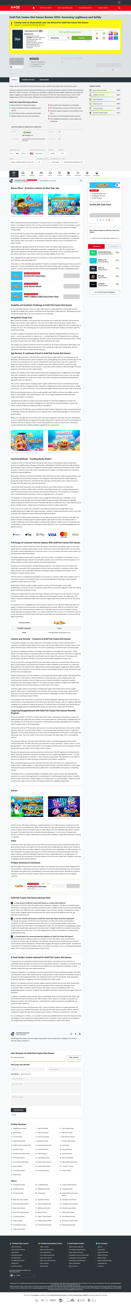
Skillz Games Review (68, 1212)
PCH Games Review (19, 1158)
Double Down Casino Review (21, 1153)
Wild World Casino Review (69, 1162)
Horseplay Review (67, 1189)
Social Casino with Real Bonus (77, 1260)
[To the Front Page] (33, 8)
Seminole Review (67, 1153)
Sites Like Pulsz (73, 1266)
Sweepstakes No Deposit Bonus (77, 1258)
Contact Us (101, 1266)
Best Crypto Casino (45, 8)
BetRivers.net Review (44, 1208)
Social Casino (78, 175)
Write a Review (74, 1057)
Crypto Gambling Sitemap (104, 1260)
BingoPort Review (43, 1141)
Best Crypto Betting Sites (65, 8)
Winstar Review (42, 1212)
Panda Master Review (19, 1225)
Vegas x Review (17, 1220)
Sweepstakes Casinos (85, 8)
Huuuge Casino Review (44, 1145)
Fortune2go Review (19, 1170)
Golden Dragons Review (45, 1220)
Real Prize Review (43, 1128)
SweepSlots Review (43, 1199)
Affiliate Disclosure (103, 1255)
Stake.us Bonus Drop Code (76, 1247)
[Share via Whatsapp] (71, 1033)
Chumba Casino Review (69, 1208)
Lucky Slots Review (43, 1170)
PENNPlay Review (18, 1189)
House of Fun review (31, 852)
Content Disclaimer (103, 1252)
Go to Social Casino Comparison (105, 292)
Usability (23, 175)
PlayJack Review (67, 1149)
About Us (100, 1247)
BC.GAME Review (16, 1258)
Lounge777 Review (67, 1166)
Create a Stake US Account (76, 1252)
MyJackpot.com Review (69, 1199)
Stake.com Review (16, 1247)
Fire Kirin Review (18, 1193)
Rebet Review (17, 1174)
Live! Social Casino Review (21, 1162)
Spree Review (17, 1132)
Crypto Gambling (13, 12)
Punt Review (66, 1145)
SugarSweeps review (17, 990)
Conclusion (87, 175)
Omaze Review (66, 1170)
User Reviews (96, 175)
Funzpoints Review (18, 1216)
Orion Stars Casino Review (70, 1220)
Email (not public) (54, 1069)
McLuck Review (102, 277)
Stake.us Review (102, 269)
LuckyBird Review (43, 1185)
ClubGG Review (42, 1153)
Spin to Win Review (67, 1158)
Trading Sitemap (102, 1263)
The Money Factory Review (70, 1204)
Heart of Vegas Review (44, 1204)
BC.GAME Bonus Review (17, 1260)
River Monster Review (68, 1216)
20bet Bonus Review (16, 1266)
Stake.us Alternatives (74, 1263)
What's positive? (18, 1084)
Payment (41, 175)
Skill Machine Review (44, 1189)
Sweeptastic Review (19, 1185)
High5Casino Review (19, 1141)
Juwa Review (42, 1193)
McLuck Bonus (44, 1266)
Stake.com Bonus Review (18, 1249)
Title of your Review (18, 1078)
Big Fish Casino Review (44, 1162)
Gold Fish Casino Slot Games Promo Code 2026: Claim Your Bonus (106, 238)
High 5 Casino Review (46, 1258)
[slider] (26, 1074)
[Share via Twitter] (79, 1033)
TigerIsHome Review (44, 1158)
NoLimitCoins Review (68, 1137)
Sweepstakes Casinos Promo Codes (79, 1255)
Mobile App (32, 175)
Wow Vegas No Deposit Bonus (77, 1249)
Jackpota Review (103, 285)
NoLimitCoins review (73, 926)
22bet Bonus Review (16, 1255)
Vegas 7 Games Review (44, 1216)
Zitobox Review (17, 1166)
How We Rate (101, 1249)
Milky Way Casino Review (20, 1199)
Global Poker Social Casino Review (70, 1194)
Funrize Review (17, 1137)
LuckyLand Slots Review (69, 1185)
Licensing (59, 175)
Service (50, 175)
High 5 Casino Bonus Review (48, 1260)
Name (14, 1069)
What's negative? (18, 1097)
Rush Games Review (19, 1208)
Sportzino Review (67, 1132)
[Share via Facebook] (75, 1033)
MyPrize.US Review (103, 261)
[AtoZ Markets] (20, 7)
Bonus (13, 175)
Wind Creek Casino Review (21, 1204)
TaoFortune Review (43, 1137)
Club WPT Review (18, 1149)
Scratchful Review (43, 1149)
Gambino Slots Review (68, 1141)
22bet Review (15, 1252)
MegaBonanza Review (19, 1128)
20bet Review (15, 1263)
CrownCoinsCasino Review (105, 253)
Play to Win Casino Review (21, 1212)
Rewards (69, 175)
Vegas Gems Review (19, 1229)
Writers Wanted (102, 1258)
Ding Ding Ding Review (68, 1225)
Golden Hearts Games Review (22, 1145)
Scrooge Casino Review (44, 1225)
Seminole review (21, 707)
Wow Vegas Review (68, 1128)
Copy (68, 38)
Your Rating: (15, 1074)
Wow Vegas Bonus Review (47, 1255)
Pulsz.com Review (43, 1132)
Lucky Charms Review (44, 1166)
